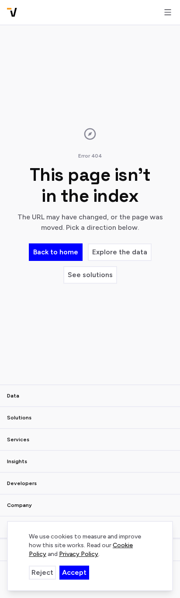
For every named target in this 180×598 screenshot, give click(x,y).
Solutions (19, 418)
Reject (42, 572)
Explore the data (119, 252)
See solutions (90, 275)
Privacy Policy (78, 554)
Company (19, 505)
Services (18, 439)
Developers (22, 483)
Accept (74, 572)
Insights (17, 461)
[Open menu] (168, 12)
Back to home (55, 252)
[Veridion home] (12, 12)
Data (13, 396)
